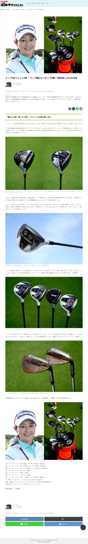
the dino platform (46, 542)
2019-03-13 (16, 83)
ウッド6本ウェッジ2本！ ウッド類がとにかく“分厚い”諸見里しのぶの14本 (41, 78)
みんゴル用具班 (17, 84)
